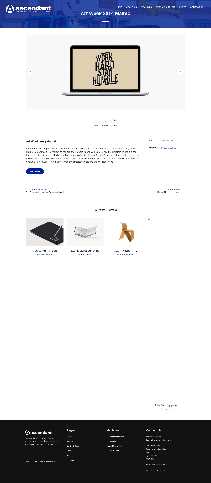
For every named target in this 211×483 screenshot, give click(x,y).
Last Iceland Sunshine (85, 250)
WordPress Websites (33, 461)
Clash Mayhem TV (125, 250)
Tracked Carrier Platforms (116, 446)
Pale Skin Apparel (166, 405)
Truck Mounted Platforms (116, 441)
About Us (70, 436)
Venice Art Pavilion (45, 250)
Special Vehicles (112, 451)
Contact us (71, 460)
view (44, 232)
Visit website (35, 171)
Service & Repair (73, 446)
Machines (70, 441)
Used (69, 451)
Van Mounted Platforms (115, 436)
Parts (69, 455)
